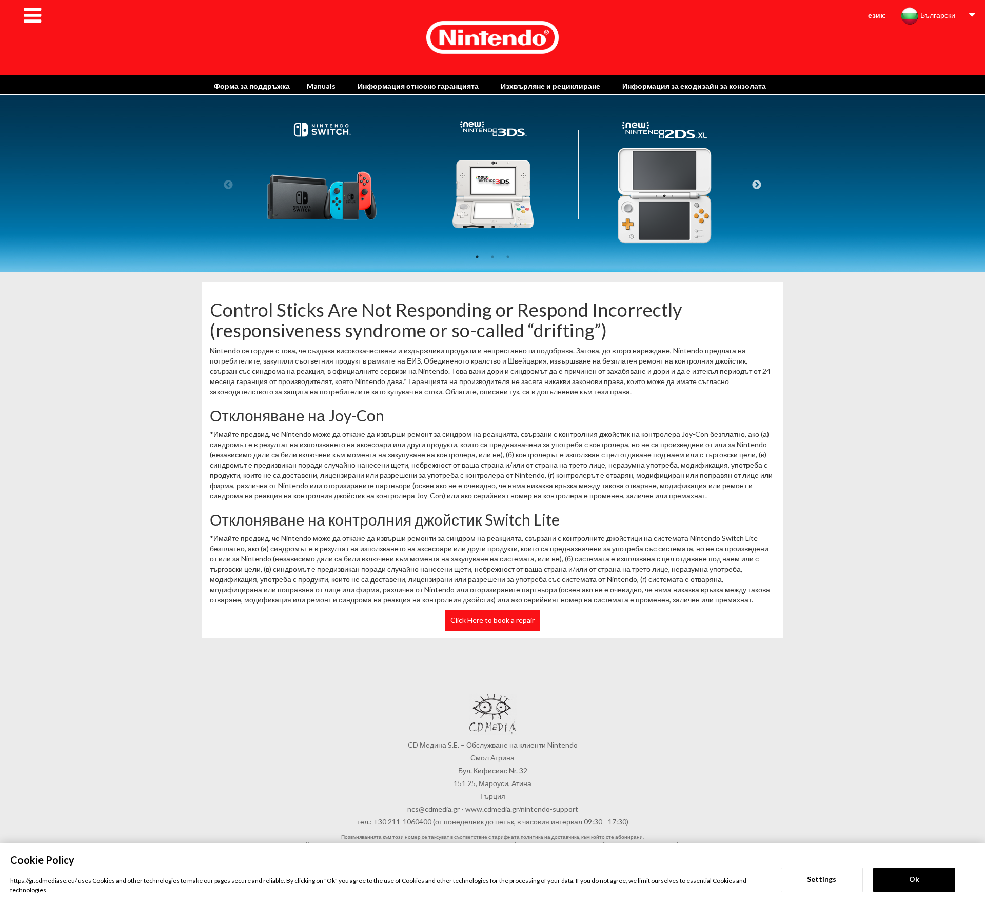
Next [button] (757, 185)
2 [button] (492, 257)
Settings (821, 879)
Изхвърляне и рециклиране (550, 86)
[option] (321, 232)
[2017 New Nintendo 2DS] (664, 230)
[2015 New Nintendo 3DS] (493, 230)
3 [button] (508, 257)
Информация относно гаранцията (418, 86)
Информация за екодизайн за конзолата (694, 86)
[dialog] (492, 874)
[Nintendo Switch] (321, 230)
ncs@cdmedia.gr (433, 809)
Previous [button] (228, 185)
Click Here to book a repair (492, 620)
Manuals (321, 86)
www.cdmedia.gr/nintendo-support (521, 809)
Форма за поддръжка (252, 86)
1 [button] (477, 257)
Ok (914, 879)
